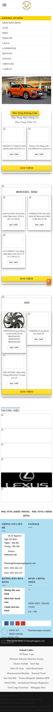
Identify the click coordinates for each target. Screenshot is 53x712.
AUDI (5, 28)
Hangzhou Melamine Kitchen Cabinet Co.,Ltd (20, 699)
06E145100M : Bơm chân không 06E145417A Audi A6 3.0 (14, 375)
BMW (5, 33)
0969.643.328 (10, 554)
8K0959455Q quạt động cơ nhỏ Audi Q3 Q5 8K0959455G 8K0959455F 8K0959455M (14, 336)
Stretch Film (10, 682)
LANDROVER (9, 48)
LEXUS (5, 43)
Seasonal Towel (39, 673)
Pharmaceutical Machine (18, 673)
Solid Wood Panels (34, 668)
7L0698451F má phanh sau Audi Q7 (39, 332)
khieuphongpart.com (35, 641)
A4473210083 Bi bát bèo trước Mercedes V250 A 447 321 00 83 (14, 216)
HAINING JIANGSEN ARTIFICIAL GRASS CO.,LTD (25, 710)
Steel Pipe (34, 663)
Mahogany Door (38, 687)
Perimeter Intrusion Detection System (26, 659)
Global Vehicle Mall (9, 706)
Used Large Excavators (18, 687)
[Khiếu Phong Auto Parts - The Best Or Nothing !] (26, 5)
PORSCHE (7, 38)
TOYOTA (6, 58)
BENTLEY (7, 53)
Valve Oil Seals (17, 668)
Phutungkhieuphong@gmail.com (20, 563)
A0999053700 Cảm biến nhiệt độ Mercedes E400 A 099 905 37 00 (39, 216)
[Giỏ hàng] (50, 4)
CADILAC (7, 69)
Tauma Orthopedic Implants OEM (34, 678)
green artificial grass (28, 706)
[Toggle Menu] (4, 6)
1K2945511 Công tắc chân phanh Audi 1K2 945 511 (14, 147)
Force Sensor (28, 703)
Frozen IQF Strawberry (10, 703)
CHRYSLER (8, 64)
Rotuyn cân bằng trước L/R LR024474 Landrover (39, 147)
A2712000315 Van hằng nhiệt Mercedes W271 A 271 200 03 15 (13, 254)
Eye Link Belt (10, 678)
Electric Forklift (21, 663)
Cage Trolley (45, 706)
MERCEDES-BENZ (11, 23)
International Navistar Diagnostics (33, 682)
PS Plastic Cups (26, 654)
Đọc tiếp (14, 154)
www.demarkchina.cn (9, 695)
